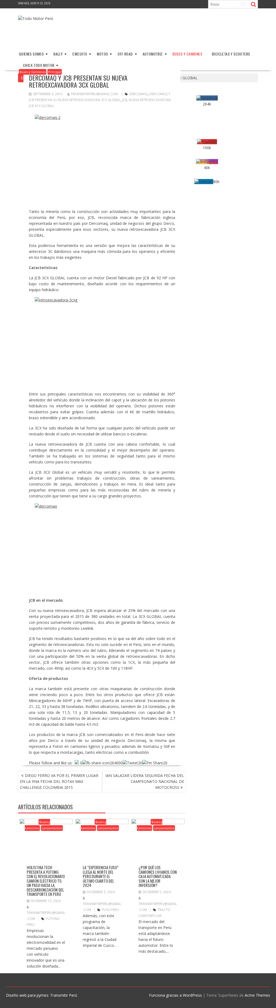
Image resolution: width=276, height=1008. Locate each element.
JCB (124, 100)
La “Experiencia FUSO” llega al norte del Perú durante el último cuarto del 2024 (101, 876)
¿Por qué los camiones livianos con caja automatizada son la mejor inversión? (158, 876)
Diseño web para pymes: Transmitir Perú (41, 995)
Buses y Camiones (187, 54)
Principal (54, 72)
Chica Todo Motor (38, 65)
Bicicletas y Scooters (231, 54)
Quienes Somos (31, 54)
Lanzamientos (52, 828)
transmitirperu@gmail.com (94, 94)
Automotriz (153, 54)
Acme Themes (257, 995)
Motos (102, 54)
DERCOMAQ (138, 94)
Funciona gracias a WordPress (175, 995)
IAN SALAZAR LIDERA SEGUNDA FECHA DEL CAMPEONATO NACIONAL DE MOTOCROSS (144, 781)
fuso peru (110, 909)
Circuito (79, 54)
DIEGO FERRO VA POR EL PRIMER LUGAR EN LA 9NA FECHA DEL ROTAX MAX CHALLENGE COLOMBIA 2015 (59, 781)
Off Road (125, 54)
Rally (58, 54)
